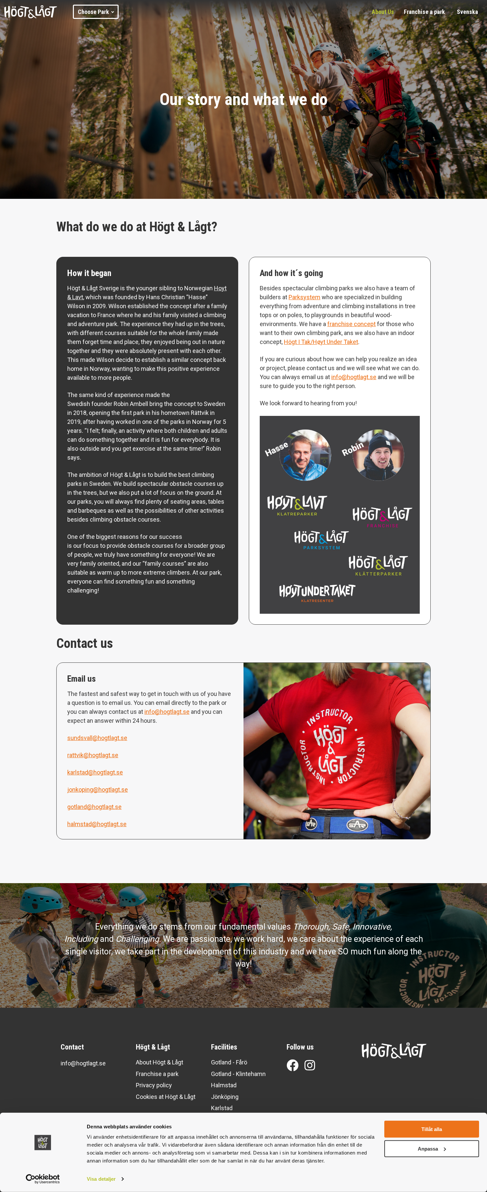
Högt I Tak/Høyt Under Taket (321, 341)
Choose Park (93, 11)
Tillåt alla (431, 1129)
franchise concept (351, 323)
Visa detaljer (101, 1179)
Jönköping (225, 1096)
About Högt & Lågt (159, 1062)
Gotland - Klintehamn (238, 1073)
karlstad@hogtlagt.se (95, 772)
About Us (383, 11)
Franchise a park (424, 11)
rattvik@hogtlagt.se (92, 755)
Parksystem (304, 297)
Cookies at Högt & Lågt (165, 1096)
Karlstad (222, 1108)
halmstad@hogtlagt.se (97, 824)
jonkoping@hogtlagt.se (97, 789)
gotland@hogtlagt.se (94, 806)
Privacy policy (154, 1085)
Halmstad (224, 1085)
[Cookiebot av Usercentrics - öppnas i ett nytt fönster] (43, 1179)
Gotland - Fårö (229, 1062)
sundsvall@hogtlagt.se (97, 737)
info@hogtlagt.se (353, 376)
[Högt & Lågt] (38, 12)
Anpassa (428, 1148)
